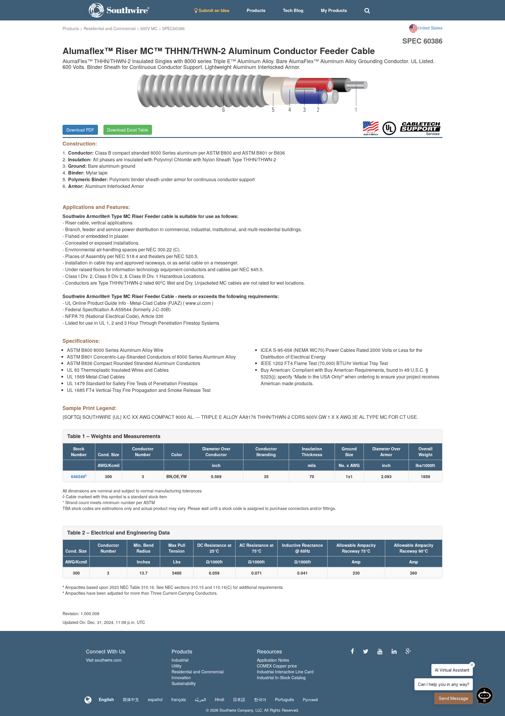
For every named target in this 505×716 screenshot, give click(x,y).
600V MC (149, 28)
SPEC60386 (173, 28)
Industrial (180, 660)
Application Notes (273, 660)
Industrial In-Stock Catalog (281, 677)
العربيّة (200, 699)
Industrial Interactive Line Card (285, 672)
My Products (334, 10)
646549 (79, 476)
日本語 (239, 699)
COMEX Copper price (277, 666)
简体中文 (131, 699)
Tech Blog (293, 10)
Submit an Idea (213, 10)
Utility (176, 666)
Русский (310, 699)
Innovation (181, 677)
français (178, 699)
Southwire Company (236, 710)
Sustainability (184, 683)
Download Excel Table (127, 130)
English (106, 699)
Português (284, 699)
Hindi (219, 699)
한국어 (260, 699)
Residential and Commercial (110, 28)
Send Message (453, 698)
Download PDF (80, 130)
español (155, 699)
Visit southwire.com (104, 660)
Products (71, 28)
